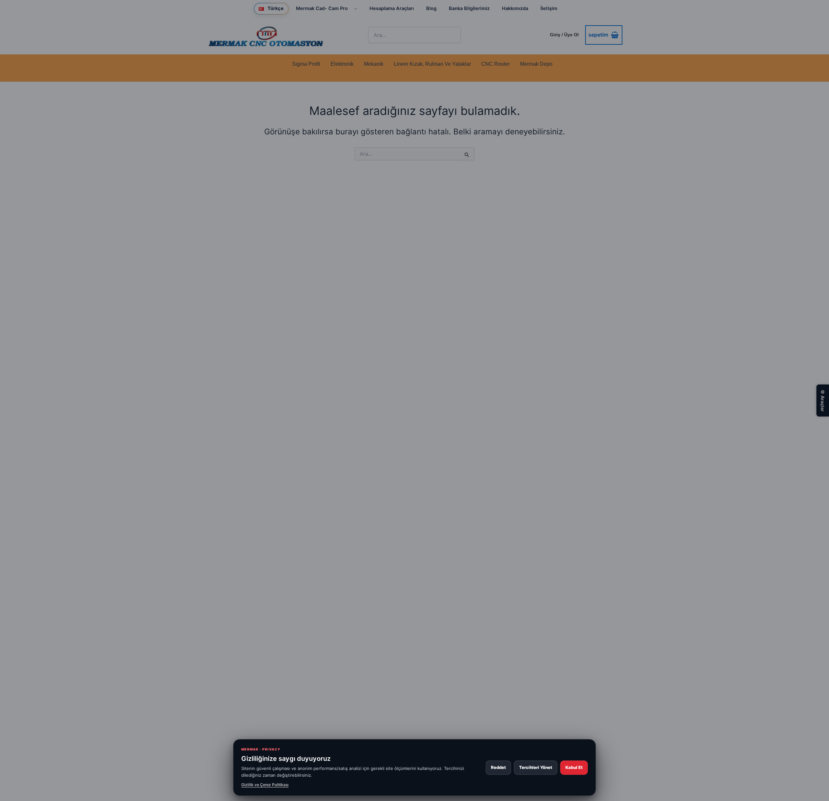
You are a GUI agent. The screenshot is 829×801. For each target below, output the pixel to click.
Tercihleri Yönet (535, 767)
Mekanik (373, 64)
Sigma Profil (306, 64)
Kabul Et (574, 767)
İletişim (548, 8)
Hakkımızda (515, 8)
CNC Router (495, 64)
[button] (353, 8)
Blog (431, 8)
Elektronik (342, 64)
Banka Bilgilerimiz (469, 8)
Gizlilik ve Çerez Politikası (265, 784)
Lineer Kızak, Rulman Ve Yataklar (432, 64)
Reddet (498, 767)
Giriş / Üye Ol (564, 34)
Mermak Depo (536, 64)
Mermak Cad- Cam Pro (322, 8)
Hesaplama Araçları (391, 8)
